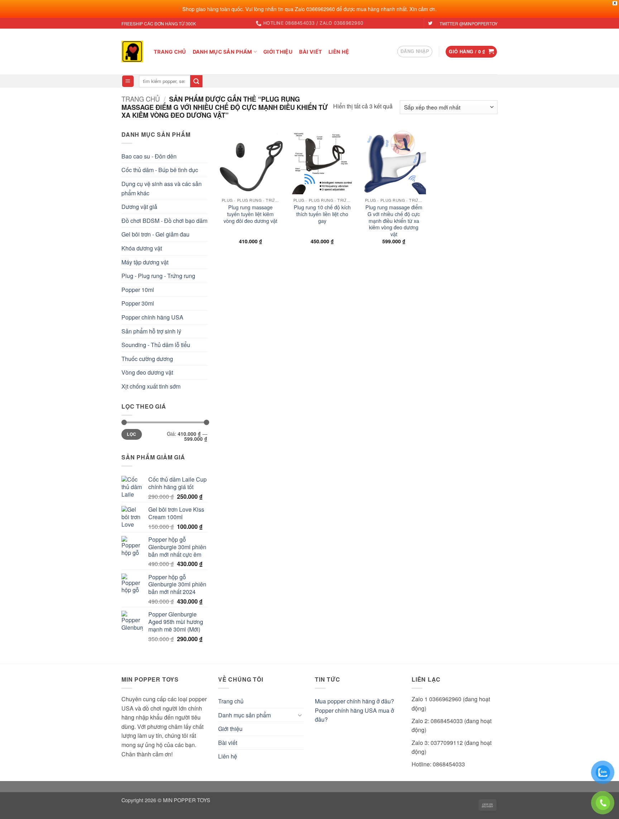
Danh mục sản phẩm (222, 52)
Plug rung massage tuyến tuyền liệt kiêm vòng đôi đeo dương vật (250, 214)
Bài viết (310, 52)
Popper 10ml (137, 290)
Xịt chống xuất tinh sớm (151, 386)
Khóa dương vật (141, 248)
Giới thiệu (278, 52)
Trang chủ (170, 52)
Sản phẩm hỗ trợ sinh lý (151, 331)
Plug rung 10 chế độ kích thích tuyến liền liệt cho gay (322, 214)
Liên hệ (338, 52)
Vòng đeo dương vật (147, 372)
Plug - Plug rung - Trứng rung (158, 276)
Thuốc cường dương (147, 359)
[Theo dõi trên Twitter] (430, 23)
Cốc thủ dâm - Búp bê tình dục (159, 170)
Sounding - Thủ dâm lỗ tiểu (155, 345)
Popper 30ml (137, 303)
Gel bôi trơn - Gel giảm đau (155, 234)
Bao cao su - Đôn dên (149, 156)
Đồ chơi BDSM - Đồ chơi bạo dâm (164, 220)
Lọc (131, 434)
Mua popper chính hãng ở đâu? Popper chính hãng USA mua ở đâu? (354, 710)
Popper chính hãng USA (152, 317)
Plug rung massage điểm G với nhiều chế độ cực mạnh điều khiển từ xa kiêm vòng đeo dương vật (393, 221)
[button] (414, 51)
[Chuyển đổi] (300, 715)
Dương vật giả (139, 207)
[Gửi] (196, 81)
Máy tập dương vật (144, 262)
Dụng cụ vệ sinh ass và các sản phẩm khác (161, 188)
